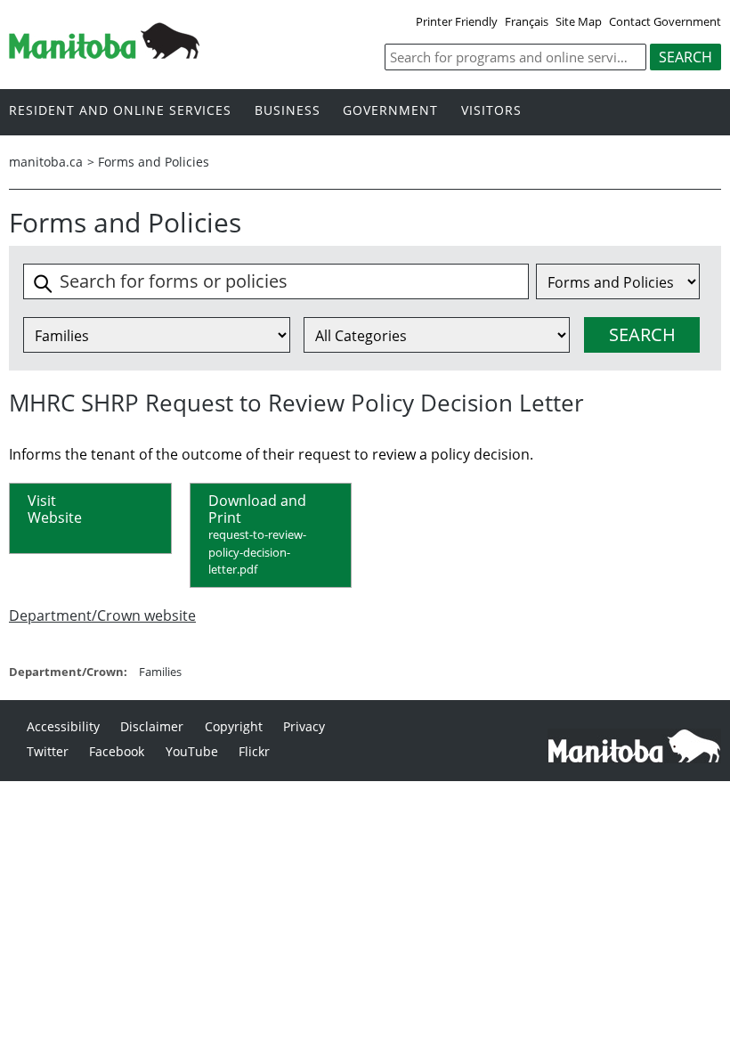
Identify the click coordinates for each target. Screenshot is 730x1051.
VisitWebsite (55, 509)
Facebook (116, 751)
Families (160, 672)
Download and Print (257, 534)
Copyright (234, 726)
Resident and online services (120, 110)
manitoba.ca (46, 161)
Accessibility (63, 726)
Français (526, 21)
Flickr (254, 751)
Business (287, 110)
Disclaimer (151, 726)
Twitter (48, 751)
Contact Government (665, 21)
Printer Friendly (457, 21)
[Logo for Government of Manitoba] (104, 53)
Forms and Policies (153, 161)
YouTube (192, 751)
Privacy (304, 726)
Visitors (491, 110)
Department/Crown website (102, 615)
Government (390, 110)
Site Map (579, 21)
